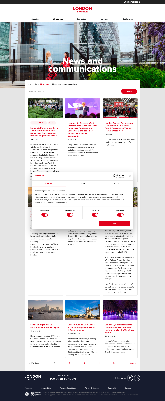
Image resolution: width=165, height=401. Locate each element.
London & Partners (33, 377)
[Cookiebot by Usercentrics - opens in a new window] (114, 176)
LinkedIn (137, 378)
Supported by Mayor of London (63, 377)
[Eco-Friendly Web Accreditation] (33, 394)
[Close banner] (130, 176)
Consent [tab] (48, 183)
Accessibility (46, 388)
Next (132, 363)
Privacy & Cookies (92, 388)
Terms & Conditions (68, 388)
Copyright (112, 388)
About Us (28, 388)
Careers (128, 388)
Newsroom (45, 84)
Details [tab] (82, 183)
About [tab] (116, 183)
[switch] (70, 215)
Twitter (130, 378)
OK (114, 224)
